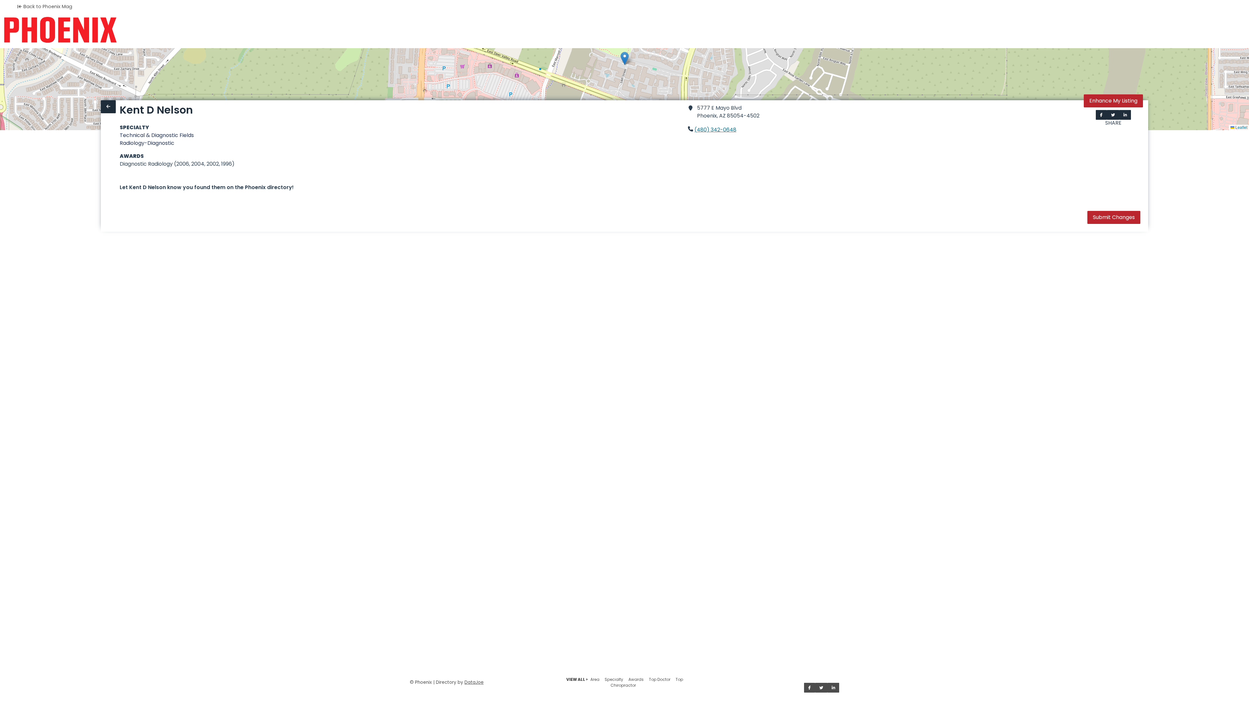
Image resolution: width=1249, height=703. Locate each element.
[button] (625, 58)
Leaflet (1240, 127)
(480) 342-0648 (715, 129)
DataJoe (474, 682)
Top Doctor (659, 679)
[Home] (60, 30)
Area (594, 679)
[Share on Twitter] (1113, 115)
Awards (636, 679)
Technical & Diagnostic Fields (157, 135)
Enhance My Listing (1113, 100)
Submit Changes (1114, 217)
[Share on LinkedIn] (1125, 115)
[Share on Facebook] (1101, 115)
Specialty (614, 679)
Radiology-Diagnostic (147, 143)
